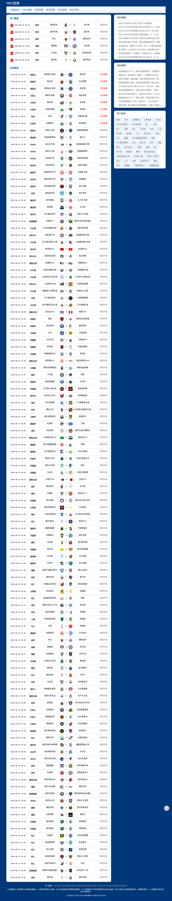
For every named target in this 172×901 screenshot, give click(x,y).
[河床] (66, 117)
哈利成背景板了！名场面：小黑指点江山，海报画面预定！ (143, 53)
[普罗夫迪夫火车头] (66, 605)
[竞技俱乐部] (66, 193)
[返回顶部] (166, 808)
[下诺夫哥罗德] (66, 515)
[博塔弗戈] (66, 724)
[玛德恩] (66, 836)
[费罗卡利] (66, 738)
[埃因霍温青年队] (66, 598)
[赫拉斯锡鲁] (66, 382)
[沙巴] (66, 333)
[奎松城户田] (66, 235)
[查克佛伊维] (66, 843)
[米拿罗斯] (66, 815)
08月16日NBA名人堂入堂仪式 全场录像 (135, 23)
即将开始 (104, 25)
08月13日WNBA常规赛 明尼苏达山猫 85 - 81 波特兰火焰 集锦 (144, 57)
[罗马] (70, 39)
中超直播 (115, 886)
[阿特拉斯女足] (66, 780)
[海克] (66, 319)
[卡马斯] (66, 375)
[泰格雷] (66, 703)
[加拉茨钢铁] (66, 612)
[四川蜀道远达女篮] (66, 305)
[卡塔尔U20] (66, 480)
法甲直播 (100, 886)
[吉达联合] (66, 591)
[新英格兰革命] (66, 75)
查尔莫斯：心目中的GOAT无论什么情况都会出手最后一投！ (144, 49)
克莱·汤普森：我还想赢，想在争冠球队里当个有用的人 (141, 79)
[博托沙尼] (66, 410)
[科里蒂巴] (66, 124)
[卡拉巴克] (66, 340)
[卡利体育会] (66, 166)
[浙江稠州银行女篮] (66, 242)
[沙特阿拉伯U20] (66, 438)
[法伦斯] (66, 543)
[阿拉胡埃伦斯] (66, 186)
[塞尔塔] (70, 60)
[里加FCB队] (66, 459)
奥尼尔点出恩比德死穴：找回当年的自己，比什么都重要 (142, 94)
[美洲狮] (66, 207)
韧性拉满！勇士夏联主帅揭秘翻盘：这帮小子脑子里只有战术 (144, 105)
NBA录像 (62, 10)
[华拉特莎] (66, 431)
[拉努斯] (66, 773)
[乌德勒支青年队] (66, 584)
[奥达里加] (66, 822)
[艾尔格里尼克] (66, 452)
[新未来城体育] (66, 508)
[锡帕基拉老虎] (66, 689)
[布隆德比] (66, 536)
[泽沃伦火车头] (66, 396)
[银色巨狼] (66, 808)
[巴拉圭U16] (66, 312)
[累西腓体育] (66, 717)
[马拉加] (70, 53)
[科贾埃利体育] (66, 619)
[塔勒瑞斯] (66, 766)
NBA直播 (27, 10)
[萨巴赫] (66, 347)
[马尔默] (66, 556)
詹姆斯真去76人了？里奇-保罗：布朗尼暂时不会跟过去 (142, 98)
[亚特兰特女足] (66, 696)
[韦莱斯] (66, 494)
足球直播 (39, 10)
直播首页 (15, 10)
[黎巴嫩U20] (66, 361)
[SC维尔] (66, 424)
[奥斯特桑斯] (66, 529)
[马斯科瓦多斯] (66, 256)
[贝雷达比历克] (66, 661)
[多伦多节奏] (66, 145)
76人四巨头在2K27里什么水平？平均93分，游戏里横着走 (143, 86)
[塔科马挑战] (66, 794)
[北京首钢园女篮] (66, 228)
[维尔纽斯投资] (66, 417)
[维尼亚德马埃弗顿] (66, 745)
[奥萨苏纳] (70, 32)
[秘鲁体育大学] (66, 173)
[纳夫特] (66, 550)
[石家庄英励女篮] (66, 270)
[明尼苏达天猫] (66, 759)
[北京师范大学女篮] (66, 277)
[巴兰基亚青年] (66, 214)
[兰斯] (66, 626)
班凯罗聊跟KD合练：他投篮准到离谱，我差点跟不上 (140, 82)
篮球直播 (50, 10)
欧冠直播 (72, 886)
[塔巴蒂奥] (66, 200)
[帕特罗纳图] (66, 857)
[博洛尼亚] (70, 25)
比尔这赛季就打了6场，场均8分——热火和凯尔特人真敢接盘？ (145, 101)
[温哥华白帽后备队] (66, 871)
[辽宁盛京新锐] (66, 298)
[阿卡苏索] (66, 850)
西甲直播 (86, 886)
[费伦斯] (66, 668)
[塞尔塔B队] (66, 522)
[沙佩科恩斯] (66, 110)
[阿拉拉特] (66, 326)
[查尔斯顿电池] (66, 731)
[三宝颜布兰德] (66, 284)
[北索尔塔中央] (66, 864)
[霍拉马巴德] (66, 466)
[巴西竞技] (66, 710)
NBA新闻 (74, 10)
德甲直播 (93, 886)
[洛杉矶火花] (66, 801)
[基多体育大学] (66, 179)
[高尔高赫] (66, 501)
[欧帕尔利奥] (66, 96)
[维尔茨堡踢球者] (66, 445)
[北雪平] (66, 563)
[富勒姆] (70, 46)
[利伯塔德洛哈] (66, 752)
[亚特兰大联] (66, 131)
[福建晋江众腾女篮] (66, 291)
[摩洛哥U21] (66, 249)
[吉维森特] (66, 654)
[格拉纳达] (66, 675)
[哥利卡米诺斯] (66, 787)
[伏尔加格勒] (66, 403)
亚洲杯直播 (107, 886)
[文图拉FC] (66, 221)
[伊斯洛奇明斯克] (66, 368)
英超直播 (79, 886)
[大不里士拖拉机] (66, 389)
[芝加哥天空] (66, 159)
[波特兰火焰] (66, 152)
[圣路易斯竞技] (66, 138)
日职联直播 (123, 886)
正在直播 (103, 74)
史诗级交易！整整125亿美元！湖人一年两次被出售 (140, 46)
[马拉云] (66, 473)
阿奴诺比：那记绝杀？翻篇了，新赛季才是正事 (138, 75)
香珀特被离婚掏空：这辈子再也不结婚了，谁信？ (139, 90)
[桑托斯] (66, 103)
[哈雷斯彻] (66, 633)
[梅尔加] (66, 82)
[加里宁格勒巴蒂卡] (66, 570)
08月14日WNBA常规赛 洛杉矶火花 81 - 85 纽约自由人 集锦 (144, 31)
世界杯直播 (65, 886)
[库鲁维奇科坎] (66, 354)
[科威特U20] (66, 263)
